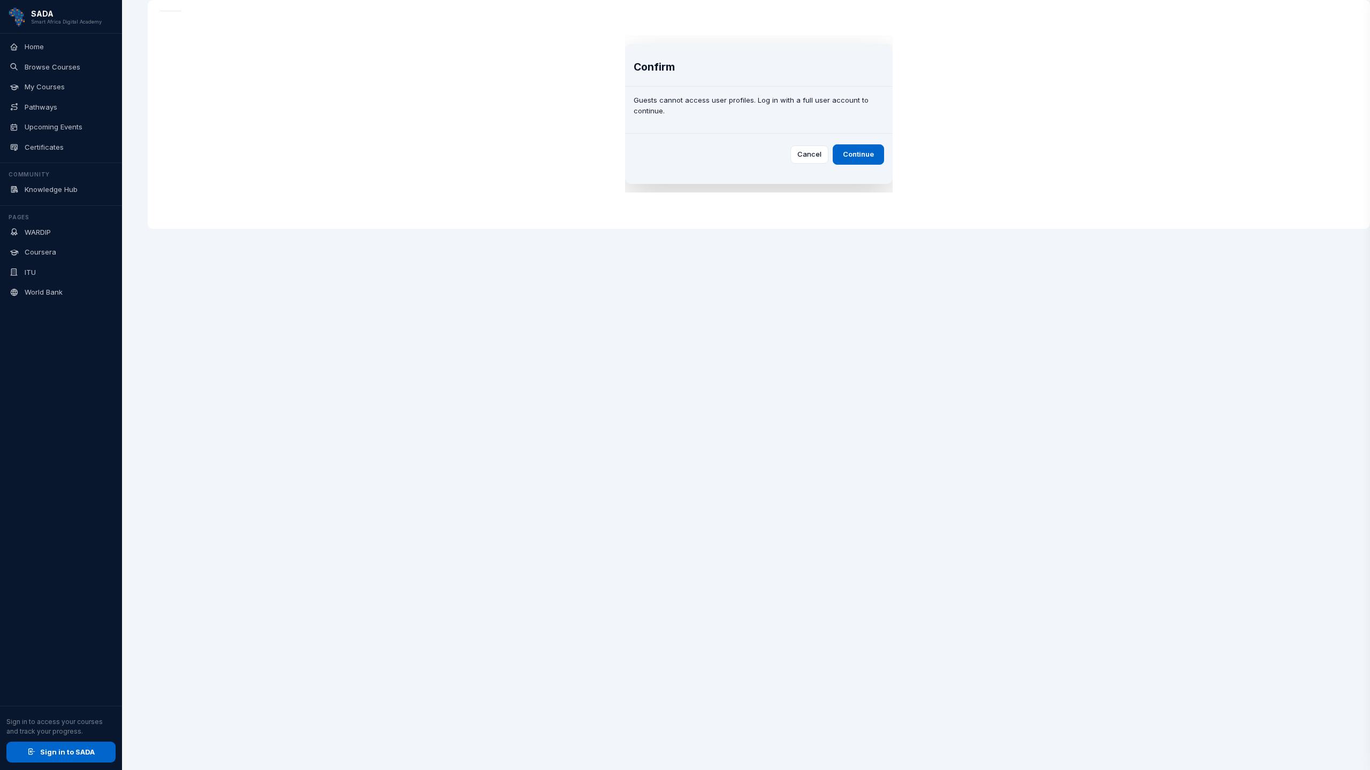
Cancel (809, 154)
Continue (858, 154)
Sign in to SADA (67, 752)
